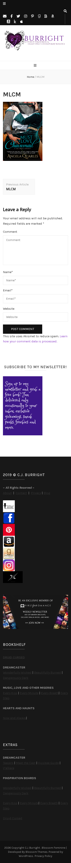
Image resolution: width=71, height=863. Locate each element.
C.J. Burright (33, 847)
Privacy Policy (43, 856)
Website (8, 309)
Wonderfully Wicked (17, 672)
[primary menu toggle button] (35, 65)
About (7, 493)
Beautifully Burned (47, 672)
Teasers (8, 763)
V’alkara (8, 768)
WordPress (26, 856)
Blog (47, 493)
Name (8, 272)
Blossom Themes (36, 852)
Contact (21, 493)
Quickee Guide (48, 763)
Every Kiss (10, 693)
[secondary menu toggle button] (4, 3)
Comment (10, 232)
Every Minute (29, 693)
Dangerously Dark (15, 678)
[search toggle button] (65, 11)
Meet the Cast (26, 763)
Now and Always (14, 718)
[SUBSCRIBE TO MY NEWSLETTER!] (22, 434)
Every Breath (50, 693)
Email (8, 290)
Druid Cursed (12, 818)
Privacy (36, 493)
